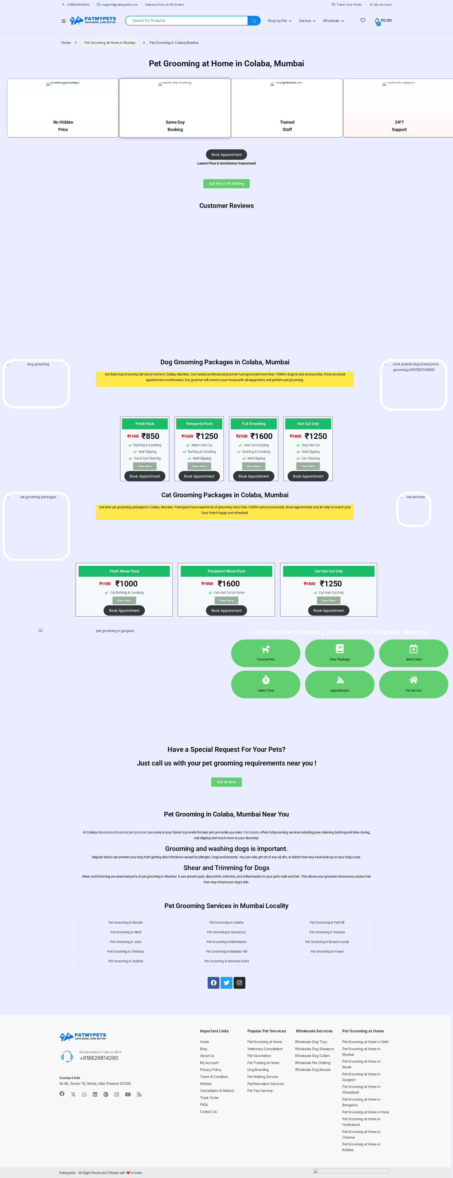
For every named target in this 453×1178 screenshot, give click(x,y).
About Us (207, 1056)
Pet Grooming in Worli (125, 932)
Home (65, 43)
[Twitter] (226, 983)
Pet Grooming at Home (264, 1042)
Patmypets (251, 832)
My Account (383, 4)
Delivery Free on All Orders (164, 4)
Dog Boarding (258, 1070)
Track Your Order (349, 4)
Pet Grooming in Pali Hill (327, 922)
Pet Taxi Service (260, 1091)
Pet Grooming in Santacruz (226, 932)
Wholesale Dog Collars (312, 1056)
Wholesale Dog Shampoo (314, 1049)
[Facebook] (213, 983)
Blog (203, 1049)
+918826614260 (78, 4)
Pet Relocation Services (265, 1084)
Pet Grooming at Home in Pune (365, 1112)
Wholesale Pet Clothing (313, 1063)
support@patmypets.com (120, 4)
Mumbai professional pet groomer (122, 832)
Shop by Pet (277, 21)
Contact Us (208, 1112)
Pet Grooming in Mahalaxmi (227, 942)
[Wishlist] (362, 20)
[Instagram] (239, 983)
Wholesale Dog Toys (311, 1042)
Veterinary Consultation (265, 1049)
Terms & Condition (214, 1077)
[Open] (65, 21)
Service (305, 21)
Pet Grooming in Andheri (125, 961)
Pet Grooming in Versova (327, 932)
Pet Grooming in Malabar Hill (226, 951)
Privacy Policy (211, 1070)
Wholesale (331, 21)
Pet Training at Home (263, 1063)
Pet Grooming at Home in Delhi (365, 1042)
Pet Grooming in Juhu (125, 942)
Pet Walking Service (262, 1077)
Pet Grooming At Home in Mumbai (109, 43)
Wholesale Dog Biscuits (313, 1070)
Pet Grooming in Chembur (125, 951)
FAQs (204, 1104)
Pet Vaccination (259, 1056)
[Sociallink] (62, 1093)
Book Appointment (226, 154)
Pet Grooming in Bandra (126, 922)
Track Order (209, 1098)
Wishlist (205, 1084)
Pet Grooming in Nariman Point (226, 961)
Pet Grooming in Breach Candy (327, 942)
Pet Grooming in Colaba (226, 922)
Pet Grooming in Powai (327, 951)
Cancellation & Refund (217, 1091)
